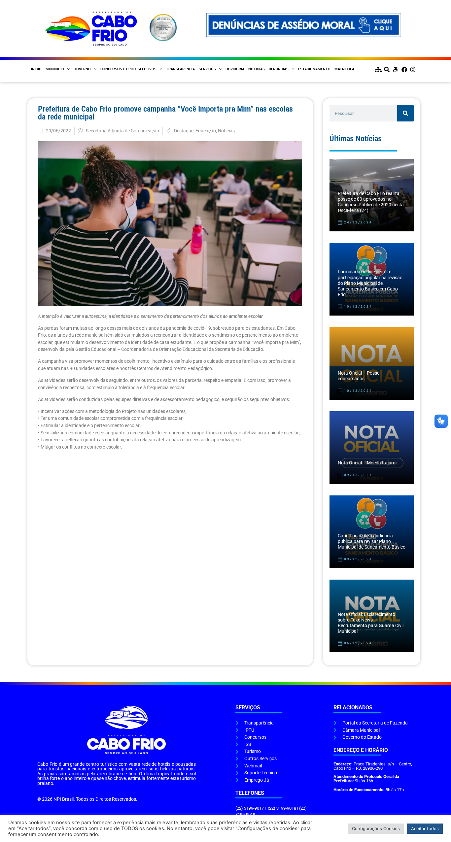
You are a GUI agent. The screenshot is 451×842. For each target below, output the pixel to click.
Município (55, 69)
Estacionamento (314, 69)
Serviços (207, 69)
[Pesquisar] (405, 113)
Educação (205, 131)
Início (36, 69)
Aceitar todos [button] (425, 828)
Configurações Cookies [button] (376, 828)
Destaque (183, 131)
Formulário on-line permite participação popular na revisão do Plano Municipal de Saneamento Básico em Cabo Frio (370, 283)
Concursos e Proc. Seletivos (128, 69)
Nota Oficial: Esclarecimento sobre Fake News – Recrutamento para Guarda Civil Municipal (370, 623)
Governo (82, 69)
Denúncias (279, 69)
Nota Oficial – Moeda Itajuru (367, 463)
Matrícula (344, 69)
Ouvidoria (235, 69)
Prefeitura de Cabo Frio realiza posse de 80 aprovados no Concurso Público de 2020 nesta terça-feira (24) (371, 202)
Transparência (180, 69)
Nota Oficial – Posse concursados (358, 376)
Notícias (256, 69)
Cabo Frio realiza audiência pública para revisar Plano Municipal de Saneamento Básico (371, 541)
